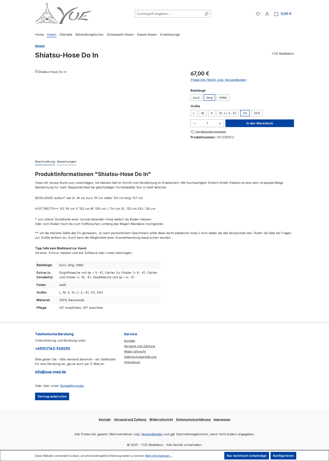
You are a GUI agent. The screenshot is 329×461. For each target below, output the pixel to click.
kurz (196, 97)
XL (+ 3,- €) (227, 113)
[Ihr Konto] (267, 14)
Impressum (132, 362)
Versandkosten (152, 434)
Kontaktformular (72, 386)
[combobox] (168, 14)
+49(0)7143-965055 (52, 348)
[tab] (45, 161)
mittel (223, 97)
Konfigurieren (283, 456)
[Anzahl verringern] (195, 123)
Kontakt (129, 341)
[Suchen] (206, 14)
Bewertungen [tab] (66, 161)
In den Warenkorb (259, 123)
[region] (109, 110)
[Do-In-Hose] (109, 110)
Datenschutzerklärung (140, 357)
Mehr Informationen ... (158, 455)
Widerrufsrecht (135, 351)
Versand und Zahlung (139, 346)
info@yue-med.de (50, 372)
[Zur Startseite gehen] (63, 13)
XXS (257, 113)
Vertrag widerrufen (52, 396)
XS (245, 113)
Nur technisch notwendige (247, 456)
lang (209, 97)
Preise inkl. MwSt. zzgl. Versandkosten (218, 80)
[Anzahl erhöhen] (220, 123)
